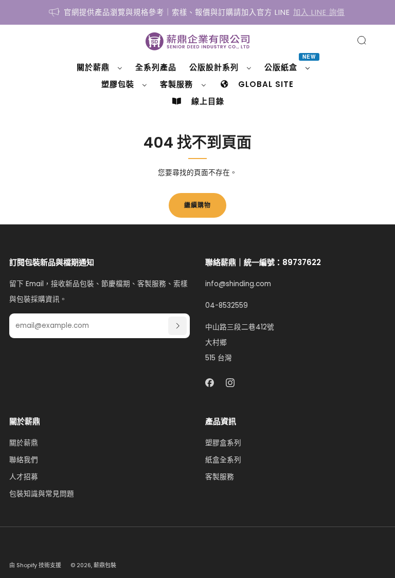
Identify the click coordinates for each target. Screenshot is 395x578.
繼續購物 (197, 205)
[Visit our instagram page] (230, 382)
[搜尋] (361, 40)
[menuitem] (99, 67)
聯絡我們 (23, 460)
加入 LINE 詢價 (319, 12)
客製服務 (219, 477)
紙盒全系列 (223, 460)
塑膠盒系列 (223, 443)
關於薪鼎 (23, 443)
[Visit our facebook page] (209, 382)
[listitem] (197, 12)
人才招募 (23, 477)
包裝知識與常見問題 (41, 494)
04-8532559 (226, 305)
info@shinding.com (238, 284)
